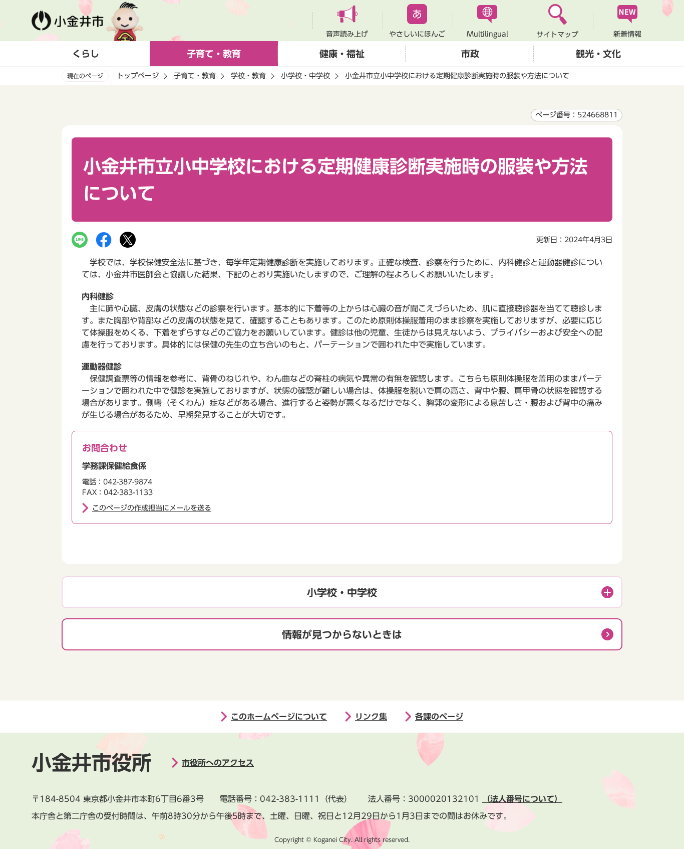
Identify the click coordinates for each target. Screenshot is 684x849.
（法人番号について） (522, 799)
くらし (85, 53)
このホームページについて (279, 717)
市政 (470, 53)
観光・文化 (598, 53)
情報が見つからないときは (342, 634)
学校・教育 (248, 75)
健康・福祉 (342, 53)
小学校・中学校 (305, 75)
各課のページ (439, 717)
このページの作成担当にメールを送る (151, 508)
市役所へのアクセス (218, 763)
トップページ (138, 75)
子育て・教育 (214, 53)
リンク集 (371, 717)
